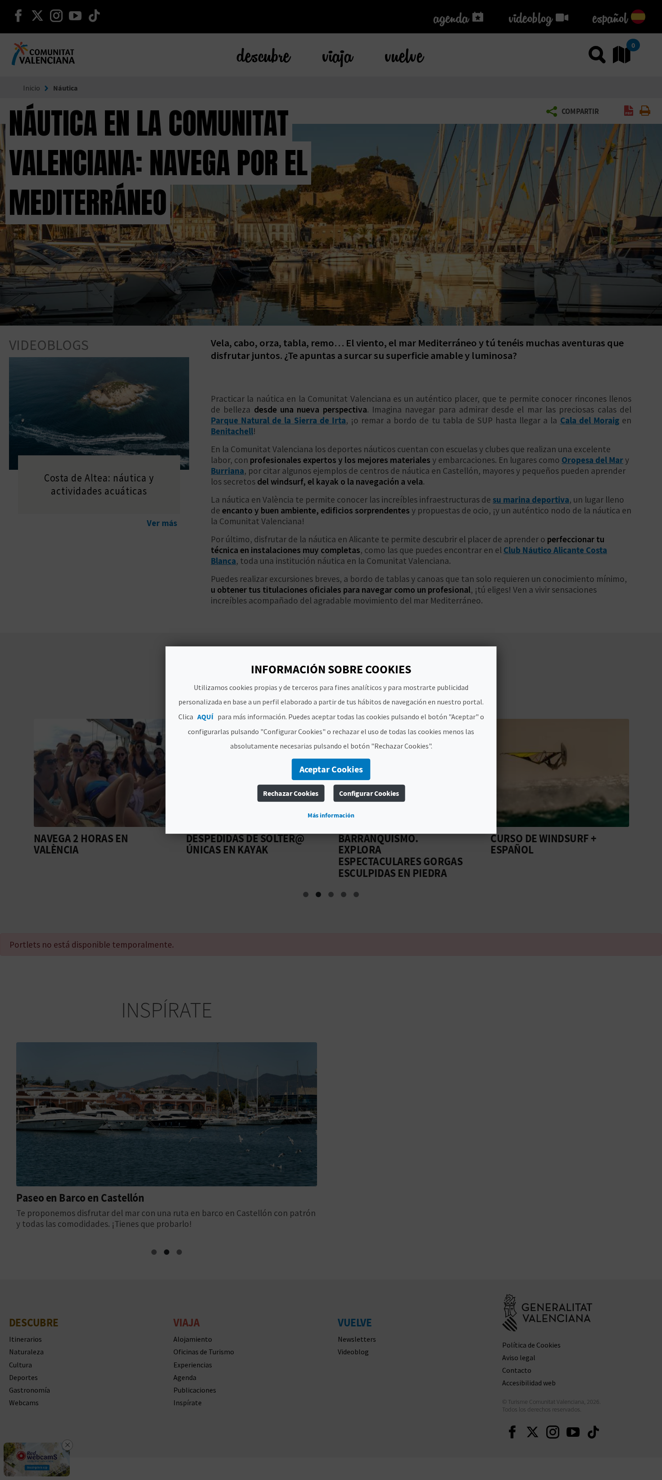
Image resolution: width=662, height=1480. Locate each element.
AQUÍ (205, 716)
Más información (331, 815)
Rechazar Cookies (290, 793)
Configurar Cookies (369, 793)
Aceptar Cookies (331, 769)
